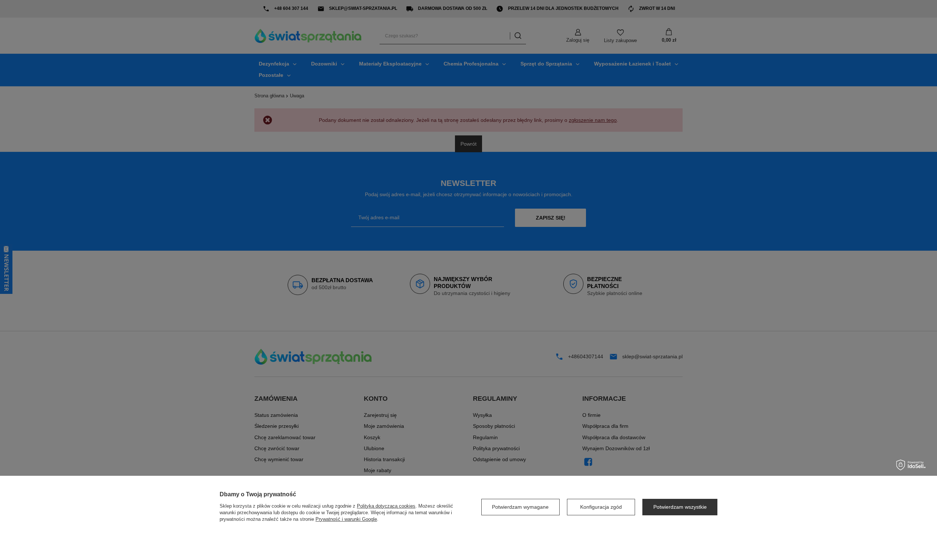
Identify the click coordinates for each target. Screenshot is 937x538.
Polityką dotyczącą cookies (386, 506)
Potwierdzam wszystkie (680, 507)
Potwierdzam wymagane (520, 507)
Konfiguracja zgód (601, 507)
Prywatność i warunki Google (346, 519)
